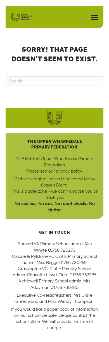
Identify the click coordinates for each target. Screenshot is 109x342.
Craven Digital (54, 185)
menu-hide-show (92, 17)
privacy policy (69, 171)
